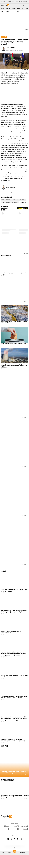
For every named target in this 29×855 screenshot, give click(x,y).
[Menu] (27, 5)
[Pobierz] (22, 50)
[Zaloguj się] (24, 5)
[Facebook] (8, 839)
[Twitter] (11, 839)
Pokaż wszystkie (23, 202)
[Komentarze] (14, 848)
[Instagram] (21, 839)
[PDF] (11, 192)
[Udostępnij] (27, 848)
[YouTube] (17, 839)
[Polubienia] (2, 848)
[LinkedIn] (14, 839)
